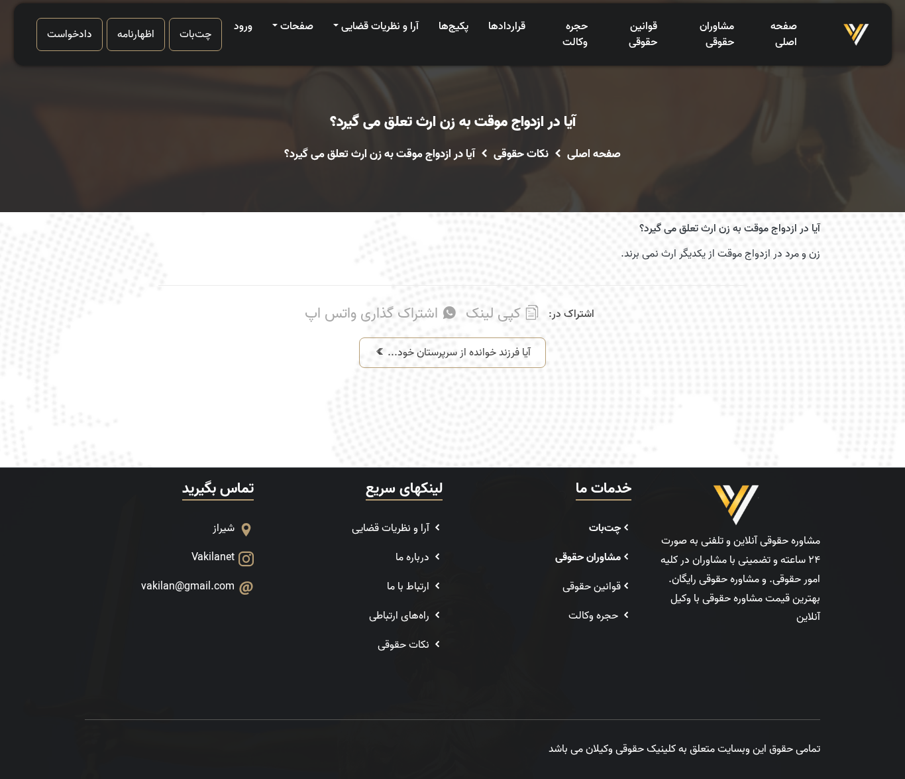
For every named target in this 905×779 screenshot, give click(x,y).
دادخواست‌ (69, 34)
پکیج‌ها (453, 26)
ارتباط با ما (409, 587)
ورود (243, 26)
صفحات (296, 26)
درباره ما (414, 558)
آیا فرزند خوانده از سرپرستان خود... (458, 352)
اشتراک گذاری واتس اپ (373, 314)
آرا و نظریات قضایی (380, 26)
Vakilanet (213, 558)
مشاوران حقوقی (716, 34)
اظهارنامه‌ (135, 34)
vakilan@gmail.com (188, 587)
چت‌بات (195, 34)
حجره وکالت (575, 34)
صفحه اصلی (784, 34)
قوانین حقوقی (643, 34)
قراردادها (506, 26)
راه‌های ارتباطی (400, 616)
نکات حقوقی (521, 154)
